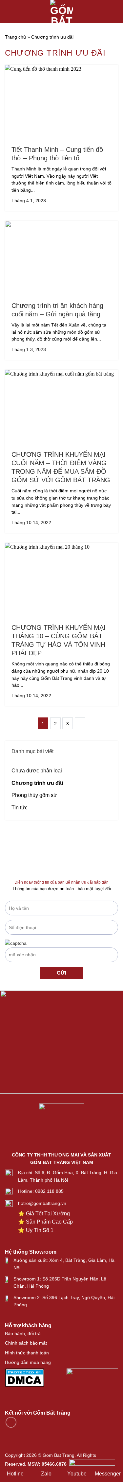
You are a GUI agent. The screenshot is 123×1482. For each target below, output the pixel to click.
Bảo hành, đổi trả (23, 1333)
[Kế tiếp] (80, 723)
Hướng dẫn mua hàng (28, 1362)
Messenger (108, 1473)
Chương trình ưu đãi (37, 783)
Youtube (77, 1473)
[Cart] (115, 11)
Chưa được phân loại (36, 770)
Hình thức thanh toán (27, 1352)
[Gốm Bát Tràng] (61, 11)
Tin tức (19, 807)
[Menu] (9, 11)
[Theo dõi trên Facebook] (11, 1422)
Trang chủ (15, 37)
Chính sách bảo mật (26, 1343)
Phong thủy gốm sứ (34, 795)
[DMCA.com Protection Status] (24, 1377)
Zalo (46, 1473)
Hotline (15, 1473)
